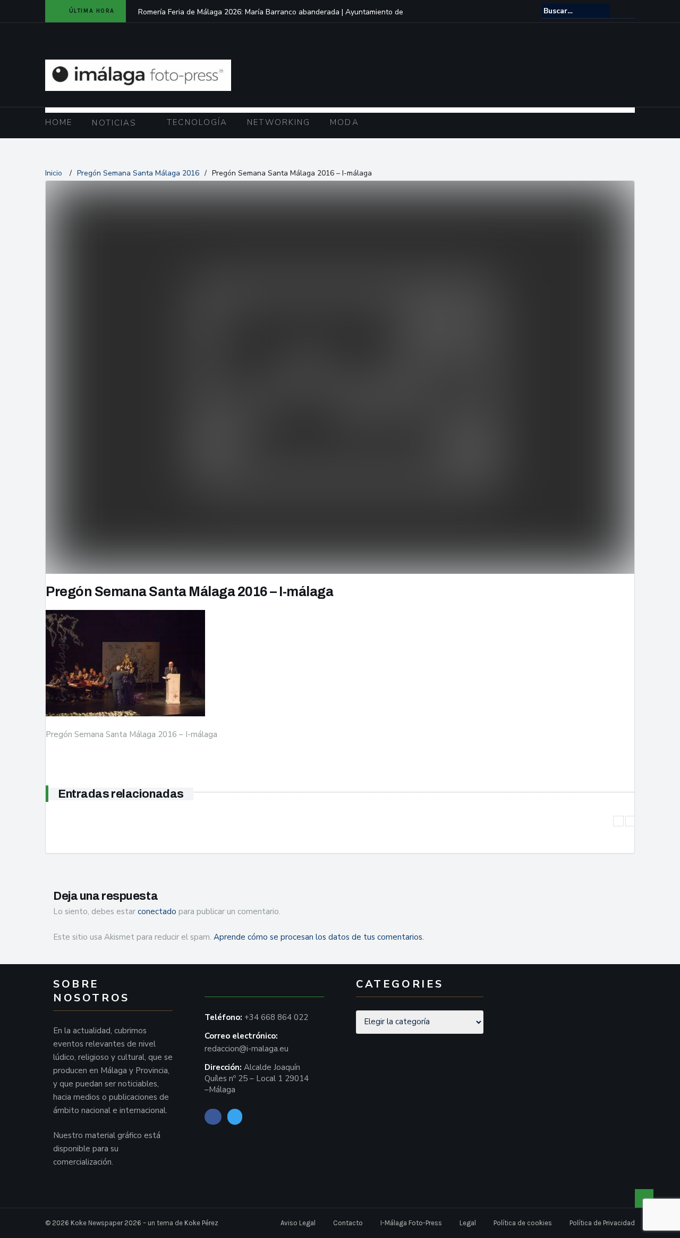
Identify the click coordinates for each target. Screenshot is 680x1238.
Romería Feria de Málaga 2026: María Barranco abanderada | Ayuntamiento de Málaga (270, 19)
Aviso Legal (298, 1223)
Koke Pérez (201, 1223)
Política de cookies (523, 1223)
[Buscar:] (576, 11)
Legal (468, 1223)
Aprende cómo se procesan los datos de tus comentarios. (319, 937)
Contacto (348, 1223)
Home (58, 122)
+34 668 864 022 (276, 1017)
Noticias (114, 123)
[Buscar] (628, 11)
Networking (278, 122)
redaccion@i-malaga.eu (246, 1048)
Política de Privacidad (602, 1223)
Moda (344, 122)
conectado (157, 911)
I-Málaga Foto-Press (411, 1223)
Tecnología (197, 122)
